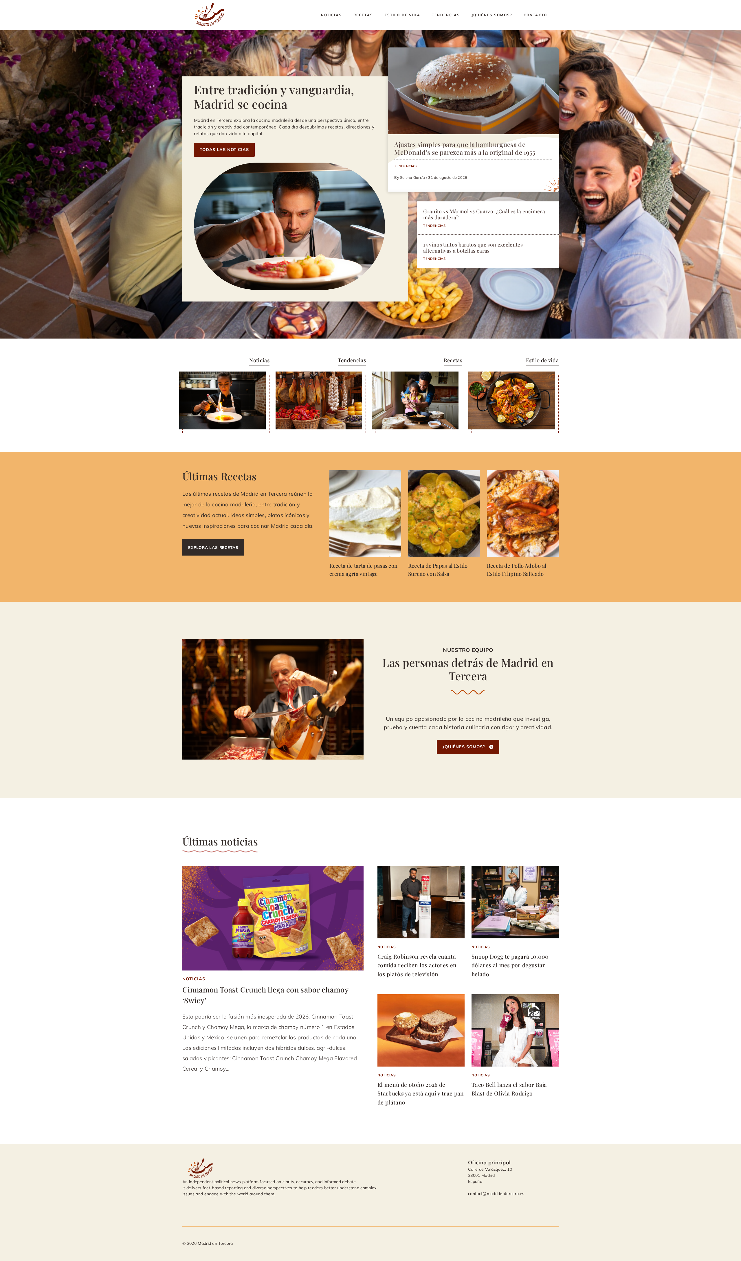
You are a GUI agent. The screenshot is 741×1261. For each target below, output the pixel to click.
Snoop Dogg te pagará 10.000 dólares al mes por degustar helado (510, 965)
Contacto (535, 15)
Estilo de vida (402, 15)
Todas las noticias (224, 149)
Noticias (331, 15)
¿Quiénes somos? (492, 15)
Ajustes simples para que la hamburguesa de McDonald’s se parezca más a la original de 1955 (464, 148)
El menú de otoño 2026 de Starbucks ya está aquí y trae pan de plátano (420, 1093)
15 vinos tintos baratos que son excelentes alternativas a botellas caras (472, 247)
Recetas (363, 15)
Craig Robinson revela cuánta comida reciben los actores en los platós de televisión (416, 965)
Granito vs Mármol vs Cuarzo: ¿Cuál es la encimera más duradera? (484, 214)
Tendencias (446, 15)
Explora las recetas (213, 547)
